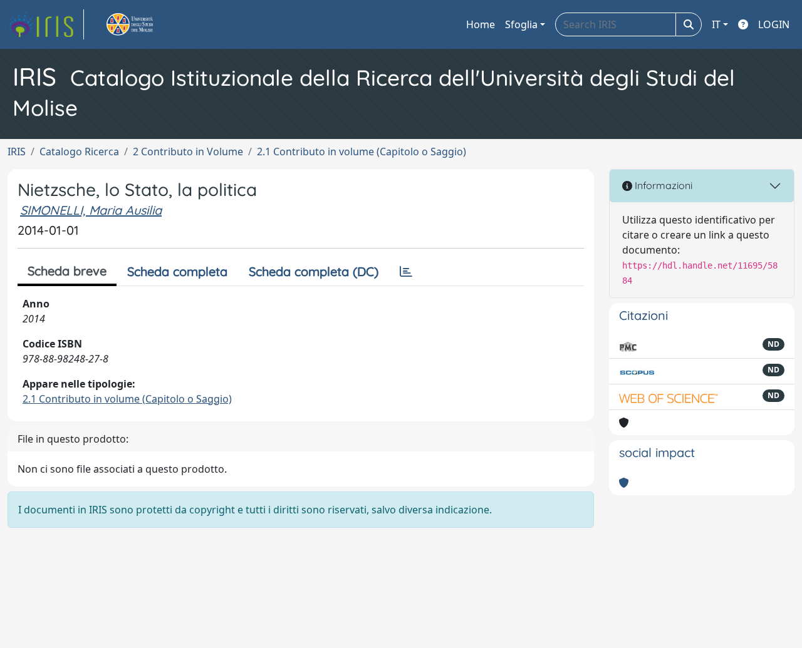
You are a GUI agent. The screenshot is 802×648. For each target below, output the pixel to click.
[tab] (406, 272)
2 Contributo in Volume (188, 151)
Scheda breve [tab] (67, 271)
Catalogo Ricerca (79, 151)
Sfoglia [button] (521, 24)
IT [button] (716, 24)
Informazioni (662, 185)
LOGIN (773, 24)
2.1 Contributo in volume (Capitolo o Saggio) (361, 151)
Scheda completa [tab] (177, 271)
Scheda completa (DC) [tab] (313, 271)
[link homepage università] (144, 24)
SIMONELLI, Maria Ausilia (91, 210)
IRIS (17, 151)
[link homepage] (46, 24)
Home (480, 24)
